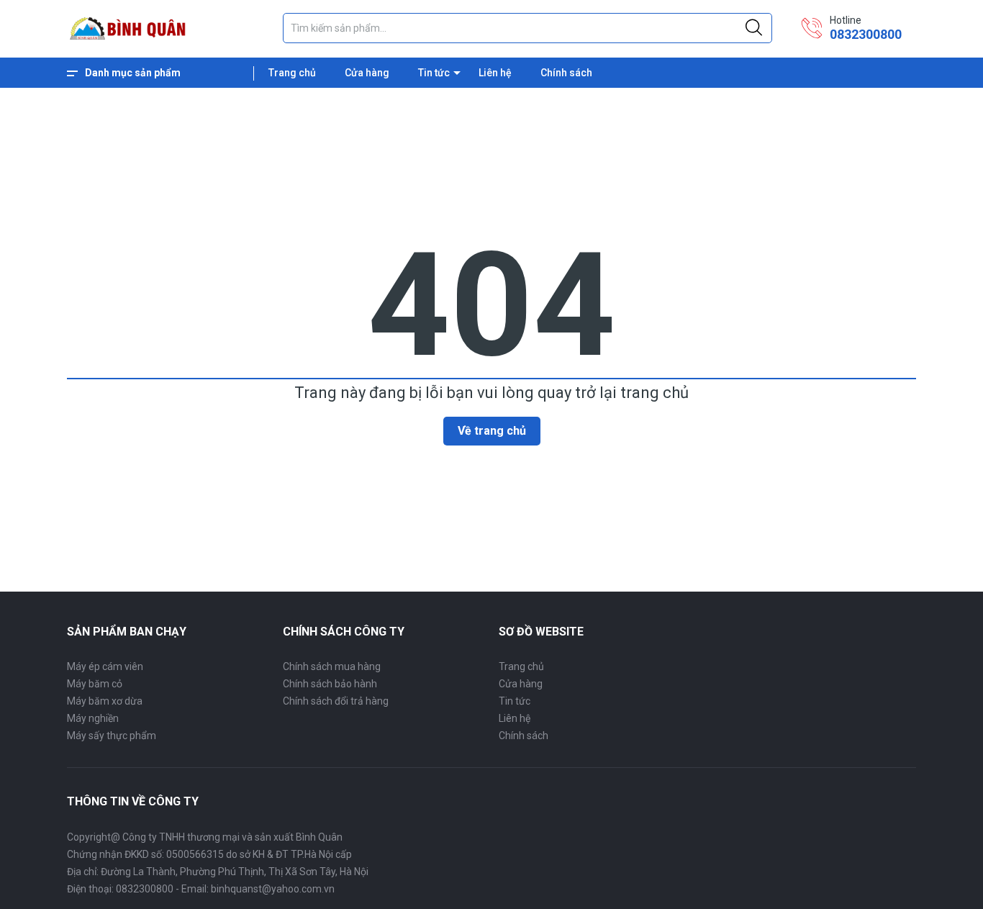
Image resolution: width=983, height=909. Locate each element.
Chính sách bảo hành (330, 683)
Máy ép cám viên (105, 666)
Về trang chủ (492, 431)
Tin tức (434, 72)
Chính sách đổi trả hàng (336, 701)
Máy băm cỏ (94, 683)
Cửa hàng (367, 72)
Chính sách (566, 72)
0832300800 (866, 34)
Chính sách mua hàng (332, 666)
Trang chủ (292, 72)
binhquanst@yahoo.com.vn (273, 889)
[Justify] (753, 28)
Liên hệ (495, 72)
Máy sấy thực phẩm (111, 735)
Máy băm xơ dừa (104, 701)
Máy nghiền (93, 718)
